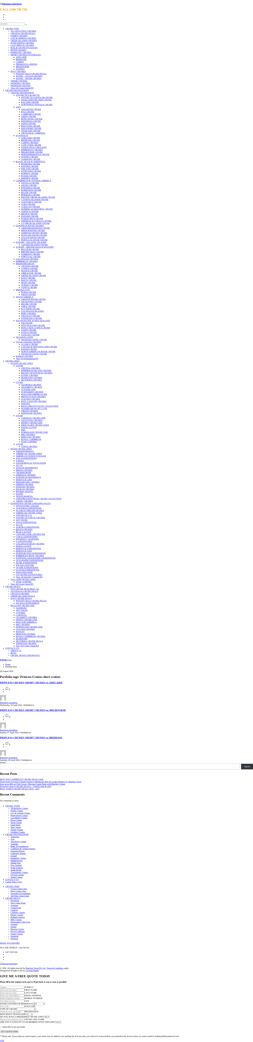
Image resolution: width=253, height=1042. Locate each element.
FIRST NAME (30, 990)
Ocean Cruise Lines (19, 889)
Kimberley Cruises (18, 858)
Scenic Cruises (17, 934)
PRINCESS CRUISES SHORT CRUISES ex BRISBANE (31, 737)
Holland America (18, 917)
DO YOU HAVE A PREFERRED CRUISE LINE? (22, 1017)
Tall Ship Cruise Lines (20, 896)
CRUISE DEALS (12, 898)
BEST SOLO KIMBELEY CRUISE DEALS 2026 (21, 779)
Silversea (14, 939)
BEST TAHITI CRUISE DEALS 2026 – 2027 (20, 789)
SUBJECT (28, 987)
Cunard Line (16, 908)
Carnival (14, 910)
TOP (2, 1041)
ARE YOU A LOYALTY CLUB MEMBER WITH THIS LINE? (27, 1022)
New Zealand (16, 865)
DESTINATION (31, 1011)
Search (3, 762)
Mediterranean (17, 860)
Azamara (14, 905)
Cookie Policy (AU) (13, 882)
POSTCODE (30, 1006)
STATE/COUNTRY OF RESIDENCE (16, 1004)
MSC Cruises (16, 920)
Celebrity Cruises (18, 912)
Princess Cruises (17, 929)
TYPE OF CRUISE (8, 1009)
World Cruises (16, 877)
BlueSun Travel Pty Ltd (35, 968)
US (5, 660)
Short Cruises (16, 822)
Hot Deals (15, 901)
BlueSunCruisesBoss (9, 703)
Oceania (14, 924)
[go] (26, 24)
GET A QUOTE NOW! (9, 1032)
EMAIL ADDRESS (32, 995)
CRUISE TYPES (12, 806)
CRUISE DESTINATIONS (17, 834)
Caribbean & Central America (23, 849)
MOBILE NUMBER (33, 998)
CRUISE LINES (12, 886)
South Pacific (16, 870)
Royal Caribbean (18, 931)
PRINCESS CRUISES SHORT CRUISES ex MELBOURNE (33, 710)
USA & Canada (17, 875)
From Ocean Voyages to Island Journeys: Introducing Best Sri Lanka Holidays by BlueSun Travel (40, 782)
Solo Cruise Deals (18, 903)
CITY (26, 1001)
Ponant (13, 927)
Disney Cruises (17, 915)
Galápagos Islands (18, 853)
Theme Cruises (17, 830)
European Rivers (18, 851)
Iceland (14, 856)
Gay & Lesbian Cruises (20, 813)
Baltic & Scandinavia (19, 846)
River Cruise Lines (18, 891)
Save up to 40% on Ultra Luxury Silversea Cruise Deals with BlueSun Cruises (32, 784)
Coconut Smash (32, 970)
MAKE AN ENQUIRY (10, 943)
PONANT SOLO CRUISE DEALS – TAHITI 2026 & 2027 (25, 786)
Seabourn (14, 936)
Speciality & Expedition (20, 893)
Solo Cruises (16, 827)
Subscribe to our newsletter (14, 1027)
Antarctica (15, 837)
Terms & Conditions (55, 968)
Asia (12, 839)
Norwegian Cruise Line (20, 922)
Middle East (16, 863)
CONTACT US (12, 879)
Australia (14, 844)
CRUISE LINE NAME (34, 1019)
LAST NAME (30, 993)
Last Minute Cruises (19, 818)
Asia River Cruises (18, 841)
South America (17, 868)
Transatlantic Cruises (19, 872)
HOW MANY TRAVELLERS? (13, 1014)
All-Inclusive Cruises (19, 808)
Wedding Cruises (18, 832)
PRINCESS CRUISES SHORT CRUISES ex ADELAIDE (31, 682)
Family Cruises (17, 811)
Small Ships (15, 825)
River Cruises (16, 820)
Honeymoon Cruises (19, 815)
